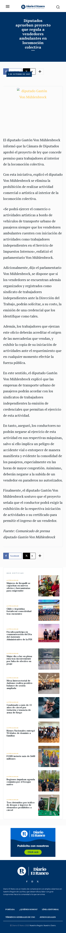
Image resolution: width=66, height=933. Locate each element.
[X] (38, 882)
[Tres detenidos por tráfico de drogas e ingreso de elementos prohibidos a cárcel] (48, 805)
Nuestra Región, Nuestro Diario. (43, 925)
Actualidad (13, 580)
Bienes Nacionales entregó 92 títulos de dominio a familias (21, 733)
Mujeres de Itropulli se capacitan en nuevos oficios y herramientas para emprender (18, 587)
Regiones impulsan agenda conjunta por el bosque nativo (21, 782)
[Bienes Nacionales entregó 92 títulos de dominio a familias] (48, 732)
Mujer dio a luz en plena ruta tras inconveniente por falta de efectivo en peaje (19, 660)
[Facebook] (27, 882)
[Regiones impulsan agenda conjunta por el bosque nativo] (48, 780)
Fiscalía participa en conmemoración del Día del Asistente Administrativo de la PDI (19, 635)
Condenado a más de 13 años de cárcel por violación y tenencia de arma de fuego (19, 709)
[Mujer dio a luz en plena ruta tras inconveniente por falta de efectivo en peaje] (48, 659)
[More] (40, 556)
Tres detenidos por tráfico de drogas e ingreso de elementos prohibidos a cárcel (21, 806)
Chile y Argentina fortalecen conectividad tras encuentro (19, 611)
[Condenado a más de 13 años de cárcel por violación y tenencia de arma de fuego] (48, 707)
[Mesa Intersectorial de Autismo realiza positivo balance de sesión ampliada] (48, 683)
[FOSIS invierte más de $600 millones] (48, 756)
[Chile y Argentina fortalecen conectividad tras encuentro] (48, 610)
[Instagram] (32, 882)
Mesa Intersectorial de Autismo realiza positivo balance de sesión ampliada (19, 684)
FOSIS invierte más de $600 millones (21, 757)
